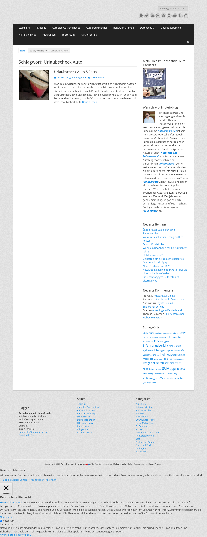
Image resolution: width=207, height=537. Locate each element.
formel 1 (177, 346)
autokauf (158, 333)
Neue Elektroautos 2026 (156, 266)
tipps (173, 369)
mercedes (148, 358)
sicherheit (175, 363)
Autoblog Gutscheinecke (66, 27)
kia (158, 355)
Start (23, 50)
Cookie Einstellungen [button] (15, 479)
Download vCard (27, 435)
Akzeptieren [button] (37, 479)
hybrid (170, 350)
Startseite (24, 27)
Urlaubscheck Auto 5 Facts (75, 72)
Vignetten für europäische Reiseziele (164, 258)
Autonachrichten (144, 407)
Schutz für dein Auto (154, 244)
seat (167, 363)
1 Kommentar (98, 77)
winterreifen (176, 378)
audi (151, 333)
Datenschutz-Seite (11, 502)
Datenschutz (147, 27)
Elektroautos (148, 341)
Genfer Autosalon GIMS (147, 432)
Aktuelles (41, 27)
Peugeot (173, 359)
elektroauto (173, 337)
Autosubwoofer (143, 410)
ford (171, 345)
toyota (181, 369)
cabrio (145, 337)
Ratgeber (149, 363)
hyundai (177, 350)
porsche (180, 359)
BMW (182, 333)
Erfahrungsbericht (155, 345)
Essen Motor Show (145, 423)
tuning (150, 373)
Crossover (154, 337)
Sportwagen (155, 369)
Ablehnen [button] (51, 479)
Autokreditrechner (96, 27)
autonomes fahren (170, 333)
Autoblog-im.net (167, 131)
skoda (146, 369)
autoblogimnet (79, 77)
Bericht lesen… (90, 102)
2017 (145, 332)
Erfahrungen (166, 163)
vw (161, 377)
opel (166, 358)
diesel (162, 337)
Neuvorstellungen (145, 435)
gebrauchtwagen (154, 350)
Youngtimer (141, 451)
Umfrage (157, 374)
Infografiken (49, 34)
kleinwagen (168, 355)
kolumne (180, 354)
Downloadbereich (171, 27)
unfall (163, 373)
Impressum (68, 34)
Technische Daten (145, 442)
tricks (145, 373)
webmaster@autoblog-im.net (33, 432)
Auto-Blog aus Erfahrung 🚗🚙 (75, 464)
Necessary (8, 520)
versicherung (172, 374)
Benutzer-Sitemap (123, 27)
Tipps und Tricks (144, 445)
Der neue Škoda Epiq (155, 262)
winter (166, 378)
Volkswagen (150, 378)
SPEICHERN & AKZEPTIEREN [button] (15, 535)
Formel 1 (140, 429)
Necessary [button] (6, 517)
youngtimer (149, 382)
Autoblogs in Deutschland (170, 299)
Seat (138, 438)
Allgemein (141, 403)
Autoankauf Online (164, 295)
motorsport (158, 359)
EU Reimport (142, 426)
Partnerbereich (89, 34)
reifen (160, 363)
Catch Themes (155, 464)
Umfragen (141, 448)
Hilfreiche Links (27, 34)
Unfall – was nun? (153, 255)
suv (165, 368)
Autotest (140, 413)
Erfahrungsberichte (145, 419)
